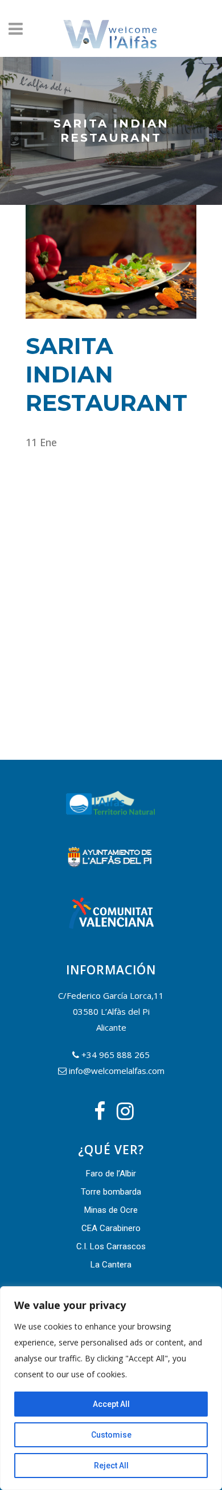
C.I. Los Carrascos (111, 1246)
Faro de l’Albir (111, 1173)
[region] (111, 1388)
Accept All (111, 1404)
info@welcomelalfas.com (117, 1070)
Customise (111, 1434)
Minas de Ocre (111, 1210)
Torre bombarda (111, 1192)
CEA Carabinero (111, 1228)
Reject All (111, 1465)
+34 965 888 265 (115, 1054)
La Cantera (111, 1264)
